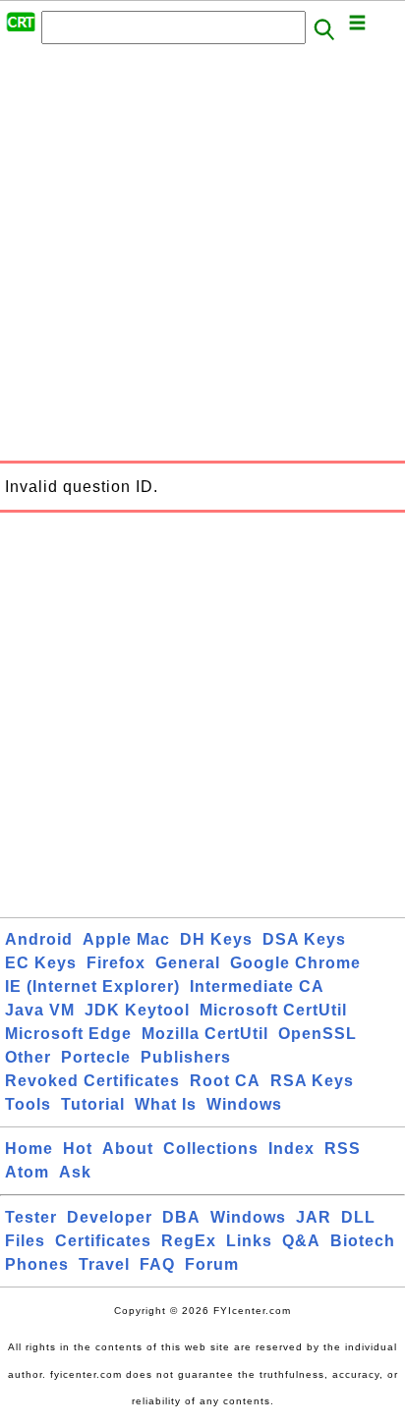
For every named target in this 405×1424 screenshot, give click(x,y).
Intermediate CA (257, 986)
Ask (75, 1172)
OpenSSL (317, 1033)
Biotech (362, 1240)
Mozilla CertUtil (205, 1033)
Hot (77, 1148)
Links (249, 1240)
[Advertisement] (202, 258)
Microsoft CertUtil (273, 1010)
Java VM (40, 1010)
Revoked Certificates (92, 1080)
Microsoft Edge (68, 1033)
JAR (313, 1217)
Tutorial (93, 1104)
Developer (109, 1217)
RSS (342, 1148)
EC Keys (41, 963)
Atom (27, 1172)
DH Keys (216, 939)
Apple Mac (126, 939)
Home (29, 1148)
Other (28, 1057)
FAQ (157, 1264)
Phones (37, 1264)
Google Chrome (295, 963)
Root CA (225, 1080)
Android (39, 939)
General (187, 963)
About (127, 1148)
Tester (31, 1217)
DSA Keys (304, 939)
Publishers (186, 1057)
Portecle (96, 1057)
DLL (358, 1217)
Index (291, 1148)
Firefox (116, 963)
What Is (166, 1104)
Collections (211, 1148)
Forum (212, 1264)
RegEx (188, 1240)
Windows (244, 1104)
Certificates (103, 1240)
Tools (28, 1104)
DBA (181, 1217)
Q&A (301, 1240)
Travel (104, 1264)
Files (25, 1240)
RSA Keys (312, 1080)
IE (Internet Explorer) (92, 986)
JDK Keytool (137, 1010)
